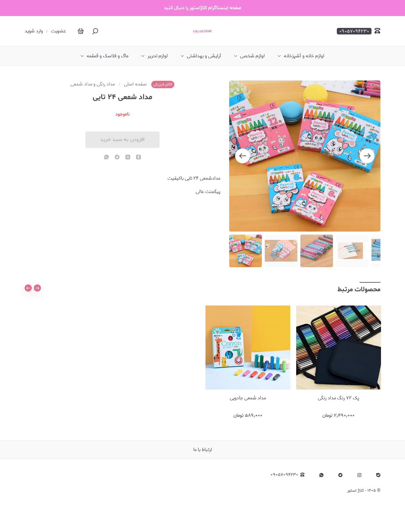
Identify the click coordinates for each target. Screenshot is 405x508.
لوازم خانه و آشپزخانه (304, 56)
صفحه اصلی (135, 84)
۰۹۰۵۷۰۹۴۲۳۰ (284, 475)
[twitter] (127, 158)
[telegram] (117, 158)
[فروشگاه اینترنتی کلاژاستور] (202, 31)
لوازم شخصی (252, 56)
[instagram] (359, 475)
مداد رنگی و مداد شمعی (93, 84)
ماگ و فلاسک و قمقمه (107, 56)
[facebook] (138, 158)
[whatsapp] (106, 158)
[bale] (378, 475)
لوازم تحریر (157, 56)
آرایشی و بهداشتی (204, 56)
